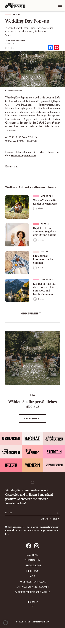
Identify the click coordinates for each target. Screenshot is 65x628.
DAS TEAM (32, 555)
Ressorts (32, 602)
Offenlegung (32, 565)
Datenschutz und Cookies (32, 587)
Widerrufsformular (33, 582)
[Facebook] (51, 48)
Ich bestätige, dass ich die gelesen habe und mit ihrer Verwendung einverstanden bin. (32, 530)
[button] (5, 622)
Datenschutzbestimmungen (46, 527)
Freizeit (18, 14)
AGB (32, 576)
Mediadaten (32, 560)
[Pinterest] (57, 48)
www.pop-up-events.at (23, 155)
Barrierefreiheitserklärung (32, 592)
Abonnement (32, 418)
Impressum (32, 571)
